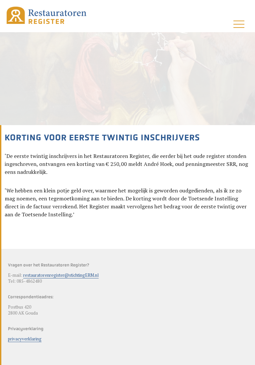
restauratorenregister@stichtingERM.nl (61, 275)
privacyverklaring (25, 339)
